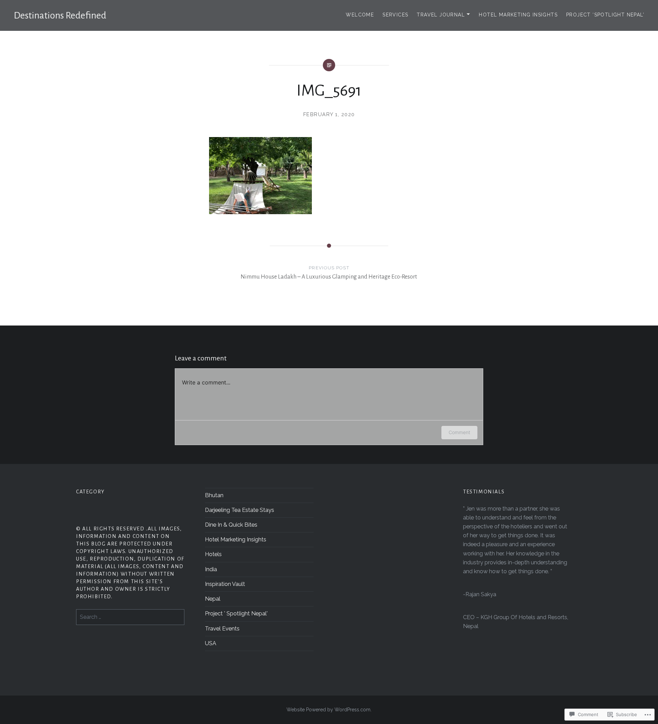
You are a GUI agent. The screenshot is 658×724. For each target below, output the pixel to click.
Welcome (360, 14)
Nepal (212, 599)
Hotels (213, 554)
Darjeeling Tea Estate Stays (239, 510)
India (211, 569)
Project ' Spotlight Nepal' (236, 613)
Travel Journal (441, 14)
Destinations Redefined (60, 15)
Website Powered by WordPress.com (328, 709)
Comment (459, 432)
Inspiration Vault (225, 584)
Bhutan (214, 495)
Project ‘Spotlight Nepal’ (605, 14)
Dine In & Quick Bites (231, 524)
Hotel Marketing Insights (518, 14)
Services (395, 14)
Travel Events (222, 628)
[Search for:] (130, 617)
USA (210, 643)
